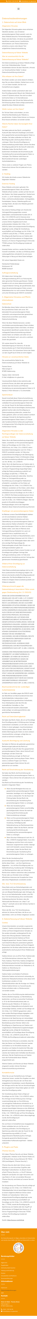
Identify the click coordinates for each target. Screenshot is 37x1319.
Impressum (4, 1288)
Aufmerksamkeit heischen (8, 1268)
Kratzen (3, 1273)
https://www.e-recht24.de (15, 1220)
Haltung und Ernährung (7, 1270)
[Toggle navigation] (18, 9)
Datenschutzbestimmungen (8, 1290)
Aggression (4, 1262)
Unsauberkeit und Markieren (9, 1276)
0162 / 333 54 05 (8, 1309)
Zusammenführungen (7, 1278)
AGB (2, 1293)
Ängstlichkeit (4, 1265)
